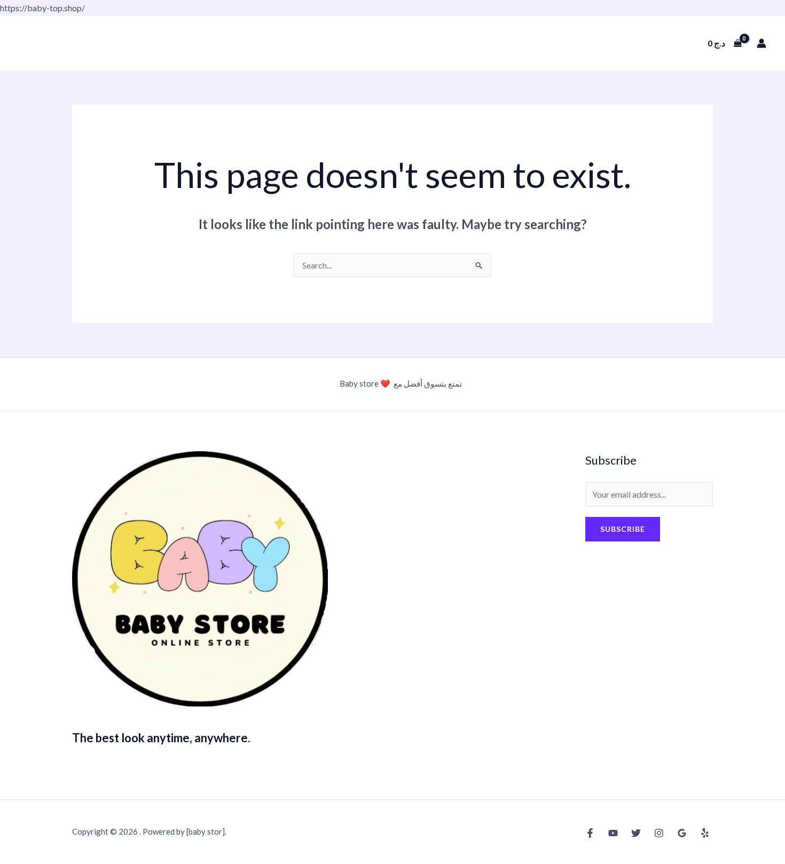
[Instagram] (659, 833)
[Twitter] (636, 833)
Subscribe (622, 528)
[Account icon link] (761, 43)
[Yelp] (705, 833)
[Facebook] (590, 833)
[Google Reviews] (682, 833)
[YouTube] (613, 833)
